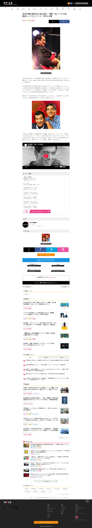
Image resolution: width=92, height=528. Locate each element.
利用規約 (76, 511)
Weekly (46, 357)
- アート (48, 513)
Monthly (61, 357)
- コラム (62, 511)
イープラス (25, 497)
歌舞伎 (26, 488)
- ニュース (63, 506)
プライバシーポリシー (79, 513)
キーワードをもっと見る (63, 494)
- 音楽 (48, 504)
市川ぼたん (49, 488)
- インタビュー (63, 508)
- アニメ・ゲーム (50, 511)
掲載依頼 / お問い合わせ (79, 508)
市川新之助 (41, 488)
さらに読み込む (46, 481)
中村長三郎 (43, 491)
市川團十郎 (33, 488)
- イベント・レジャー (51, 508)
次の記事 (64, 286)
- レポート (63, 509)
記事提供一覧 (77, 506)
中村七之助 (57, 488)
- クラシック (49, 509)
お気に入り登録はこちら (38, 211)
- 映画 (48, 516)
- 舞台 (48, 506)
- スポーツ (49, 514)
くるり (50, 491)
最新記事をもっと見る (63, 437)
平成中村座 (27, 491)
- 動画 (62, 504)
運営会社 (76, 504)
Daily (30, 357)
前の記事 (27, 286)
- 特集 (62, 513)
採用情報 (76, 509)
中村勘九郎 (65, 488)
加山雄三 (27, 294)
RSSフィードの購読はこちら (46, 254)
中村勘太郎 (35, 491)
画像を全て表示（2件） (47, 73)
